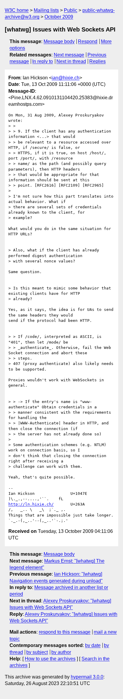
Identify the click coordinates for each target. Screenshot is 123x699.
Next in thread (71, 61)
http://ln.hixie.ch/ (31, 504)
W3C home (17, 10)
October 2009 (58, 16)
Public (70, 10)
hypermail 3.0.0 (87, 676)
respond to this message (64, 632)
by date (93, 645)
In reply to (42, 61)
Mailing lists (46, 10)
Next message (69, 54)
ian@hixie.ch (65, 77)
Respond (87, 41)
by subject (37, 652)
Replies (97, 61)
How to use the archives (50, 658)
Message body (59, 41)
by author (61, 652)
